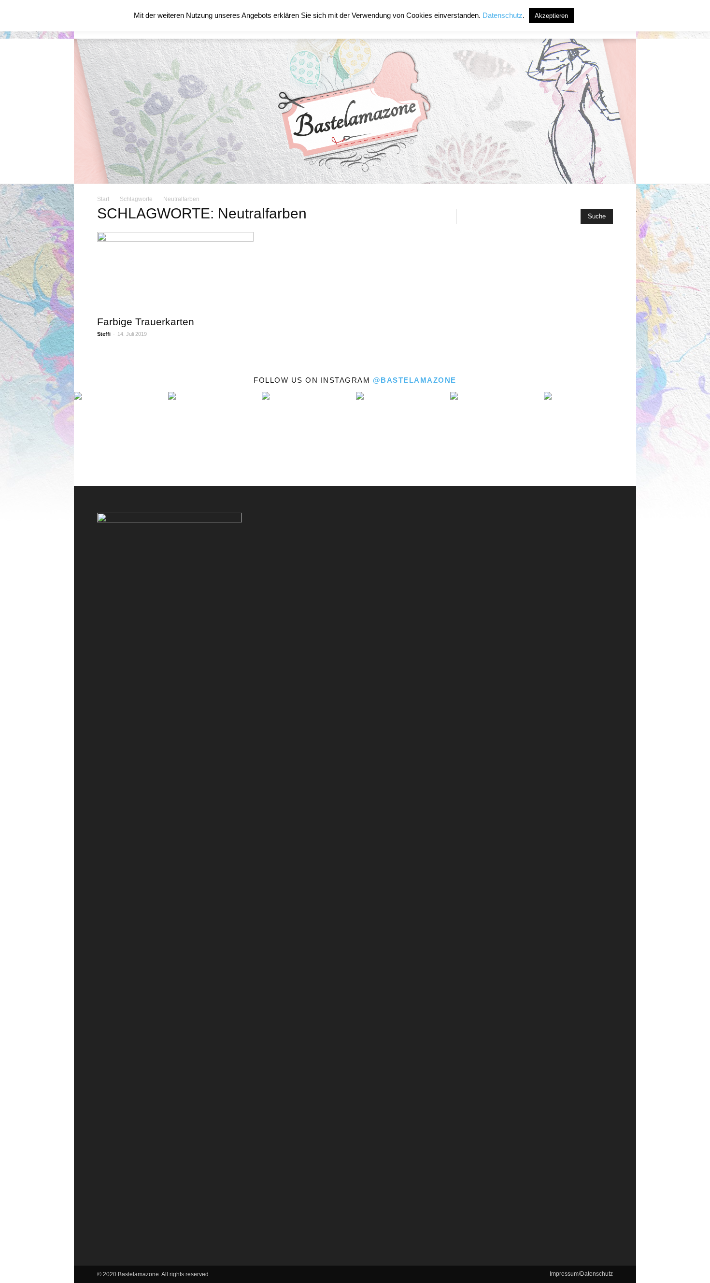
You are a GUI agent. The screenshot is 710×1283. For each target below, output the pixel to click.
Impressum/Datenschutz (581, 1273)
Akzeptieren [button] (551, 15)
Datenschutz (503, 15)
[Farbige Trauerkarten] (175, 270)
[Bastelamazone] (355, 111)
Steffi (104, 334)
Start (103, 199)
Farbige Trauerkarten (145, 321)
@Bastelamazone (414, 380)
